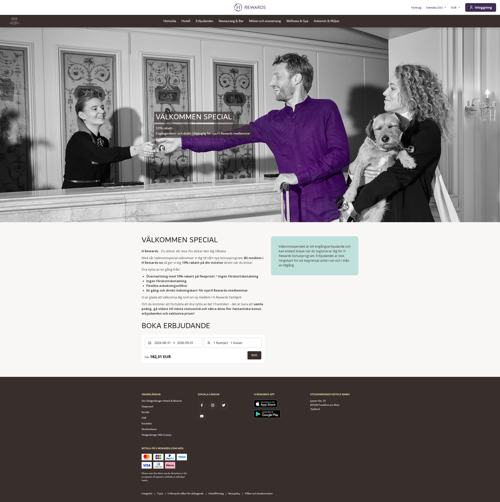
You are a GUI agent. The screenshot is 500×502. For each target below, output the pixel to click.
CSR (144, 418)
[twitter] (224, 405)
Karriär (145, 412)
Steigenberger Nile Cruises (156, 435)
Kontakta (147, 423)
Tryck (160, 494)
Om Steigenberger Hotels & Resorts (162, 401)
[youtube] (202, 416)
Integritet (147, 494)
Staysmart (147, 406)
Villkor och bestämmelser (259, 494)
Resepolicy (234, 494)
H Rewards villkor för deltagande (186, 494)
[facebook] (202, 405)
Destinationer (149, 429)
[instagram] (213, 405)
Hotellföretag (216, 494)
